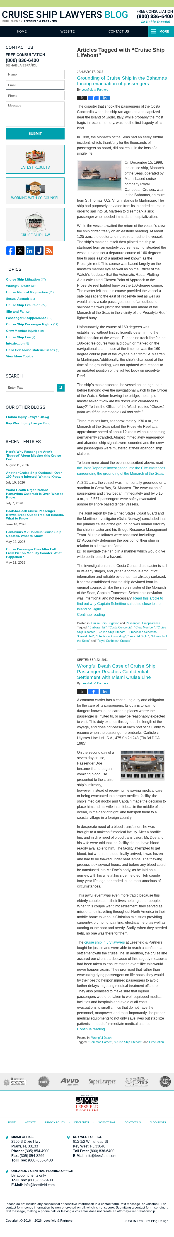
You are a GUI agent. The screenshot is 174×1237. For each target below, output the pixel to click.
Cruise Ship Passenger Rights (32, 324)
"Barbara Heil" (97, 627)
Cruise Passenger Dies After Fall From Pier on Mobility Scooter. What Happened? (34, 553)
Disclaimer (81, 1122)
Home (22, 31)
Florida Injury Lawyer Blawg (27, 417)
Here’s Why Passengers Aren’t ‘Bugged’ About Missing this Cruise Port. (33, 455)
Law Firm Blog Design (146, 1221)
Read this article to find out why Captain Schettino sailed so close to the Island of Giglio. (120, 603)
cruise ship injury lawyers (104, 942)
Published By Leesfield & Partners (154, 16)
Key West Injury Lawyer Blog (28, 423)
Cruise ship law (35, 235)
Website (67, 31)
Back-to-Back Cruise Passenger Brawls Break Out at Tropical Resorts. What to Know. (35, 514)
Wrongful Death (101, 1037)
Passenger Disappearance (143, 623)
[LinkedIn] (30, 250)
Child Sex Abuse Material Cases (32, 350)
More (164, 31)
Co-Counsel (35, 198)
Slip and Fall (18, 311)
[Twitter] (20, 250)
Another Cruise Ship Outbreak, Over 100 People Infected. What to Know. (34, 474)
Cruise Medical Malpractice (30, 292)
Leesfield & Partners (58, 1220)
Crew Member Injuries (25, 331)
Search (61, 388)
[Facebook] (10, 250)
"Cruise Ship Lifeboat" (112, 632)
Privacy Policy (55, 1122)
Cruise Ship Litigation (105, 623)
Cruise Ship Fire (20, 337)
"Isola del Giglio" (138, 636)
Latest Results (35, 168)
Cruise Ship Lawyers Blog (65, 22)
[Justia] (39, 250)
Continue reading (91, 614)
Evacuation (156, 1042)
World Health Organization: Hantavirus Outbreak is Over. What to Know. (34, 493)
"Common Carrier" (100, 1042)
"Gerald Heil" (85, 636)
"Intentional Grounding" (111, 636)
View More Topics (19, 356)
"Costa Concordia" (121, 627)
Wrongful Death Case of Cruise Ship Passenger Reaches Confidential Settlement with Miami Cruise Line (116, 671)
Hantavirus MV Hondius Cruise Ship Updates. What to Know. (33, 534)
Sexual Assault (20, 298)
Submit (35, 133)
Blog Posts (158, 1122)
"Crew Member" (144, 627)
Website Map (107, 1122)
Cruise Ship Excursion (26, 305)
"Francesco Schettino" (143, 632)
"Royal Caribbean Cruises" (114, 640)
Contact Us (119, 31)
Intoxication (17, 343)
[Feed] (49, 250)
